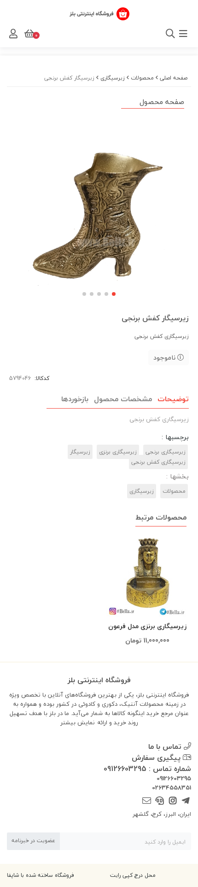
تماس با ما (166, 746)
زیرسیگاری (112, 78)
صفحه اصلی (173, 78)
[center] (63, 33)
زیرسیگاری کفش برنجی (158, 462)
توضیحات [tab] (173, 398)
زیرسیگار (80, 452)
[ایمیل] (146, 801)
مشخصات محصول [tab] (123, 398)
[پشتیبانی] (159, 801)
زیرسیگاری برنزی (118, 452)
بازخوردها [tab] (74, 398)
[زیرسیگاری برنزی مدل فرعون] (147, 575)
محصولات (142, 78)
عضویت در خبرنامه (33, 840)
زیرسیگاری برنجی (166, 452)
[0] (28, 34)
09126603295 (174, 778)
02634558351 (171, 788)
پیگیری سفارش (157, 757)
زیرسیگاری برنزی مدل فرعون (147, 626)
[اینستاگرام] (172, 801)
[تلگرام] (186, 801)
